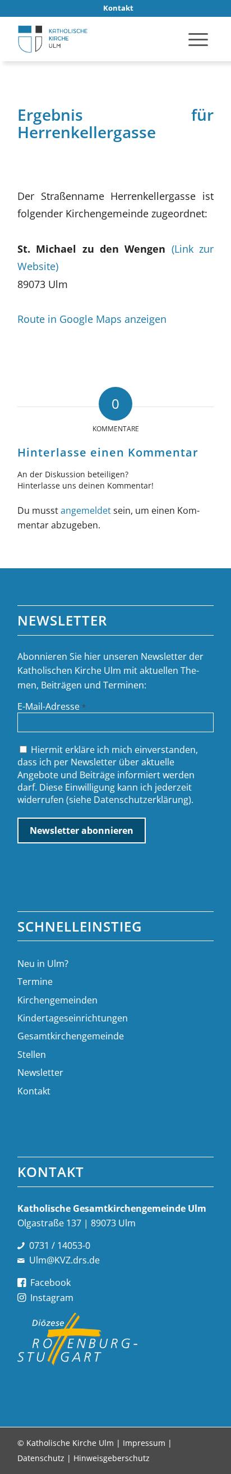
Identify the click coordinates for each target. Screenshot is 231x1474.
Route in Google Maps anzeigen (92, 319)
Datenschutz (40, 1458)
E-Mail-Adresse (51, 706)
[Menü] (198, 38)
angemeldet (86, 510)
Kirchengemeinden (57, 1000)
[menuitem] (118, 8)
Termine (35, 981)
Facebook (50, 1282)
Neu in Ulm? (42, 963)
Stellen (31, 1054)
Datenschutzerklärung (141, 799)
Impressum (144, 1443)
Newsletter (40, 1072)
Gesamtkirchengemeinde (70, 1036)
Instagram (51, 1298)
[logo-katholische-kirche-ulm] (95, 38)
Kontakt (33, 1091)
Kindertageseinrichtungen (72, 1018)
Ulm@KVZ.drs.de (64, 1260)
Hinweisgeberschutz (111, 1458)
